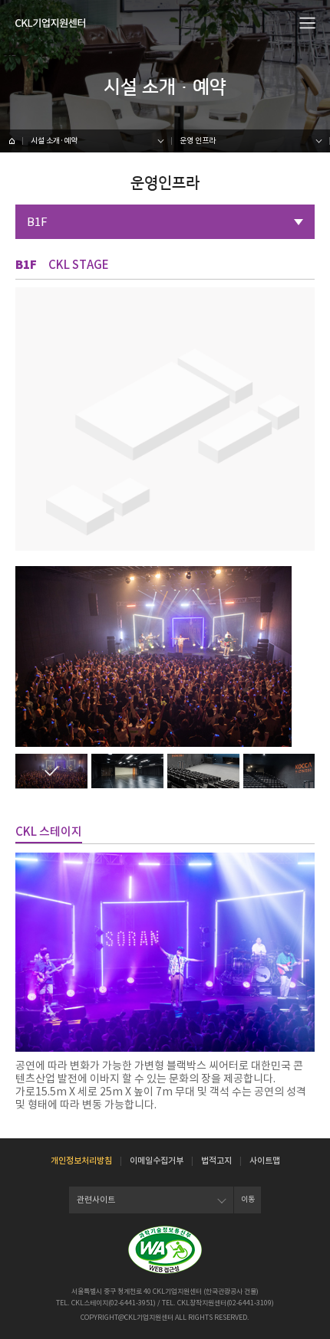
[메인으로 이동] (50, 23)
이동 (248, 1199)
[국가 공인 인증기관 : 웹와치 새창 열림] (165, 1250)
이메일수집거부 (156, 1160)
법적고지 (216, 1160)
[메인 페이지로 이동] (11, 140)
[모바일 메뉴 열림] (307, 22)
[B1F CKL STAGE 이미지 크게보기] (51, 771)
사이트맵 (264, 1160)
